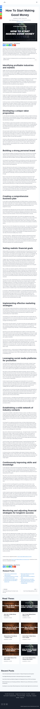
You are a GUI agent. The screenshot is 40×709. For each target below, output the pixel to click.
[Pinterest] (15, 45)
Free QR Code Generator (9, 693)
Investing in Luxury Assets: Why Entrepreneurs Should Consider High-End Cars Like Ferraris (20, 686)
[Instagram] (1, 12)
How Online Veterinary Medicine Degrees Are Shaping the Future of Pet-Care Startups (19, 679)
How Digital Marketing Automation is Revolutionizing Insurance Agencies (16, 676)
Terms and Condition (21, 695)
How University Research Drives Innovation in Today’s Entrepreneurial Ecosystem (18, 673)
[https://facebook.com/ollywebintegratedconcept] (2, 704)
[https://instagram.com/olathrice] (7, 704)
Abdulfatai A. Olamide (17, 18)
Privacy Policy (28, 695)
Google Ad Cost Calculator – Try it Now (22, 693)
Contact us (33, 693)
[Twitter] (5, 45)
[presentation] (10, 606)
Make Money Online (20, 21)
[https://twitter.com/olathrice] (4, 704)
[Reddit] (13, 45)
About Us (22, 697)
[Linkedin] (9, 45)
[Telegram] (11, 45)
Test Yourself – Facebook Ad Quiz (10, 695)
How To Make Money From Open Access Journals (10, 591)
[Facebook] (4, 45)
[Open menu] (37, 2)
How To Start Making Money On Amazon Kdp (20, 559)
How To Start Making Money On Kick (24, 556)
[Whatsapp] (7, 45)
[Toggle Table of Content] (35, 60)
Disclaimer (34, 695)
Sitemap (17, 697)
